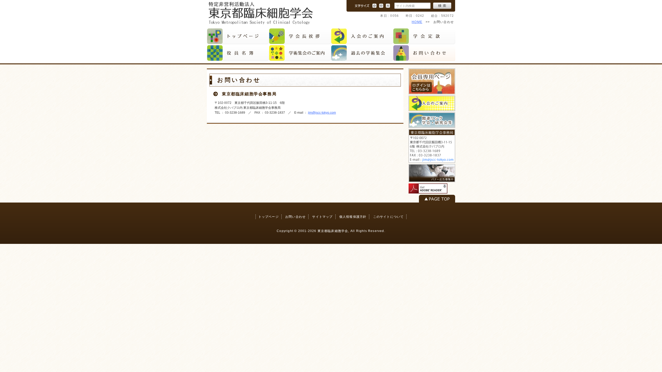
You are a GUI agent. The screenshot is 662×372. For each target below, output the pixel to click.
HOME (417, 22)
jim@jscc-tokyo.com (322, 112)
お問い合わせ (295, 217)
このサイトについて (388, 217)
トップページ (268, 217)
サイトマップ (322, 217)
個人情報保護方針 (353, 217)
